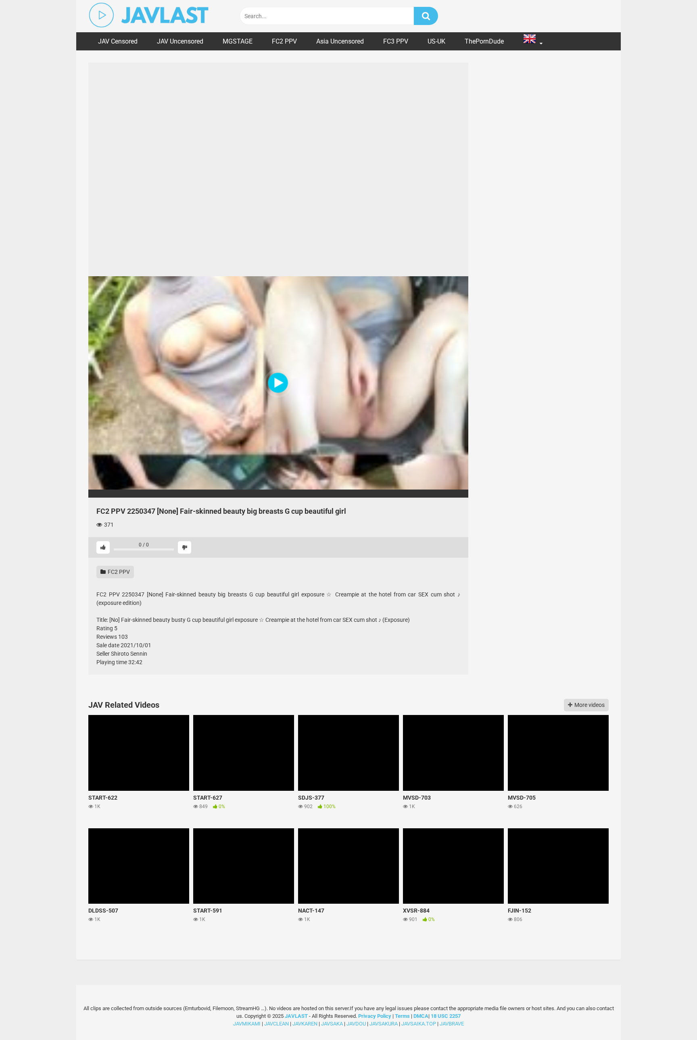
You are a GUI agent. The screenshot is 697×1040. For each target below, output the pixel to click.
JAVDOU (356, 1024)
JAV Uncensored (180, 41)
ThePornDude (484, 41)
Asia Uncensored (340, 41)
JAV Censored (118, 41)
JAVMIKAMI (247, 1024)
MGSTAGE (238, 41)
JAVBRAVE (452, 1024)
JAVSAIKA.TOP (418, 1024)
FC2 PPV (284, 41)
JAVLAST (296, 1016)
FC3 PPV (395, 41)
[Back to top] (670, 1015)
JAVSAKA (332, 1024)
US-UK (436, 41)
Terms (403, 1016)
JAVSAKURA (383, 1024)
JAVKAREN (304, 1024)
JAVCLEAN (276, 1024)
